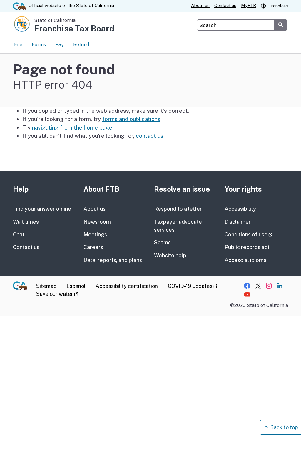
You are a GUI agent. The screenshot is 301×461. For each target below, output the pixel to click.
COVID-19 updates (193, 286)
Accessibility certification (127, 286)
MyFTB (248, 5)
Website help (170, 255)
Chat (18, 234)
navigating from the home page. (72, 127)
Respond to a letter (178, 209)
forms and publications (131, 119)
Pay (59, 44)
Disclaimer (238, 222)
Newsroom (97, 222)
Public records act (247, 247)
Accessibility (240, 209)
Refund (81, 44)
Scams (162, 242)
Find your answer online (42, 209)
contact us (149, 135)
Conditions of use (256, 234)
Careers (93, 247)
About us (200, 5)
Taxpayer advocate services (178, 226)
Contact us (225, 5)
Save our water (57, 294)
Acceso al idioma (246, 260)
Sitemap (46, 286)
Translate (277, 5)
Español (76, 286)
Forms (39, 44)
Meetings (95, 234)
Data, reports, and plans (112, 260)
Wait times (26, 222)
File (18, 44)
